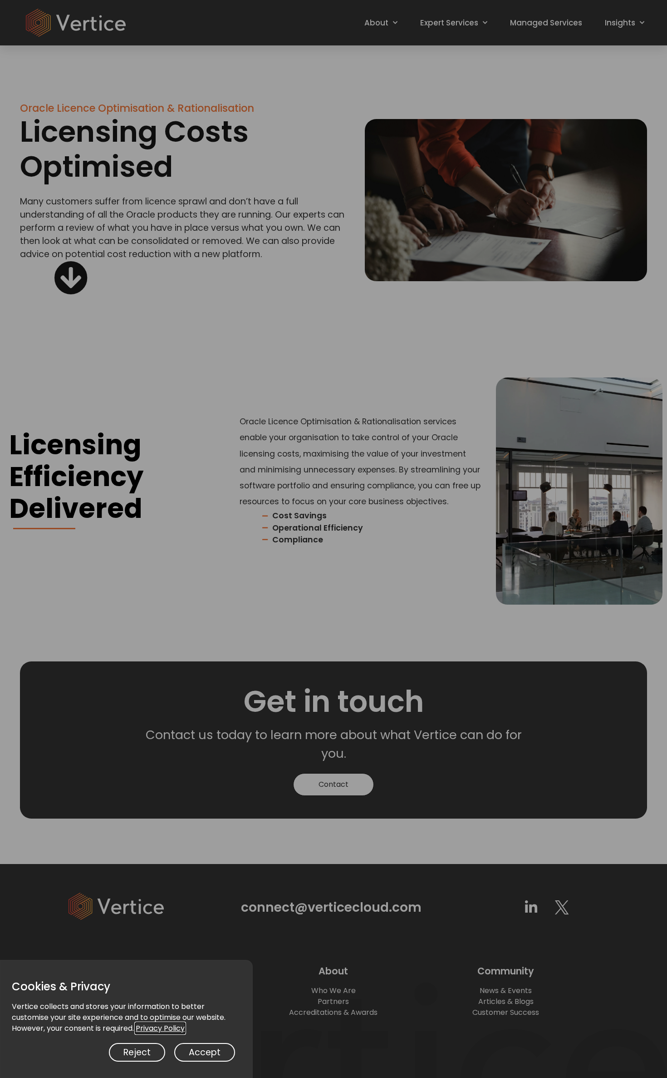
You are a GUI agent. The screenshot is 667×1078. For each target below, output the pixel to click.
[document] (333, 539)
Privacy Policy (160, 1028)
